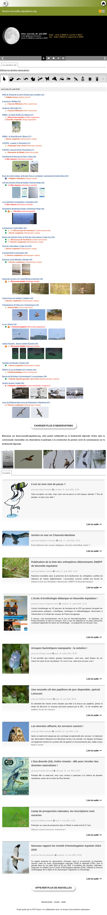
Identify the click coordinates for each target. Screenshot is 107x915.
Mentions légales (47, 902)
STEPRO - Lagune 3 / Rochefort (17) (16, 143)
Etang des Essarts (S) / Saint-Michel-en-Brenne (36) (22, 279)
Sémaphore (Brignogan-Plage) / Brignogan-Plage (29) (23, 209)
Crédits (63, 902)
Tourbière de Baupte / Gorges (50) (15, 363)
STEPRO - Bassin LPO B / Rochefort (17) (18, 150)
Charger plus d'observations (53, 426)
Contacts (57, 902)
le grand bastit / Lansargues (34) (15, 253)
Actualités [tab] (6, 473)
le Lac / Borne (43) (9, 324)
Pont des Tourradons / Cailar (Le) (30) (17, 246)
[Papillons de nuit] (54, 79)
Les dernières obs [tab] (9, 65)
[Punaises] (90, 79)
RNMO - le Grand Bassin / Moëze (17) (16, 136)
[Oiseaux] (4, 79)
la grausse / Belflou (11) (11, 101)
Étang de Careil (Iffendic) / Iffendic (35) (17, 260)
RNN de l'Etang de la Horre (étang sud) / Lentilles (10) (23, 95)
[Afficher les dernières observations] (14, 70)
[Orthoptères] (61, 79)
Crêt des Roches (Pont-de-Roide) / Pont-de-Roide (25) (23, 183)
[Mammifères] (11, 79)
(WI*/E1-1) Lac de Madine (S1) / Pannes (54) (19, 370)
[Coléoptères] (97, 79)
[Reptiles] (25, 79)
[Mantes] (75, 79)
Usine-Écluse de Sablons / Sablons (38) (17, 298)
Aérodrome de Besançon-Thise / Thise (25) (19, 157)
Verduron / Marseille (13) (11, 108)
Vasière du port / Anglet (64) (13, 383)
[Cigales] (82, 79)
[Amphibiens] (33, 79)
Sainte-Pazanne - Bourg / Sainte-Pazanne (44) (20, 344)
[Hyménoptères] (68, 79)
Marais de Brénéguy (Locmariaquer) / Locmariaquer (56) (24, 376)
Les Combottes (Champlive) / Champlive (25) (20, 202)
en (103, 11)
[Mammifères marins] (18, 79)
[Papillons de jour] (47, 79)
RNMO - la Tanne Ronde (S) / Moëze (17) (17, 115)
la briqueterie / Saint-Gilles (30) (14, 228)
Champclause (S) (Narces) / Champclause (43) (20, 305)
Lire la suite (93, 524)
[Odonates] (40, 79)
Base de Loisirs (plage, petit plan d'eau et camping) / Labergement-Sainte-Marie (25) (35, 176)
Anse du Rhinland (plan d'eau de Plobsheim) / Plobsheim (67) (26, 402)
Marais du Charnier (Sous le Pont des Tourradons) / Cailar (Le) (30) (28, 237)
